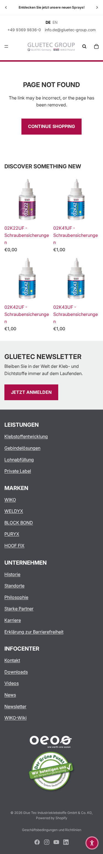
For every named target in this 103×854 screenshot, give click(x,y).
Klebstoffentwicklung (26, 436)
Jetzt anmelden (31, 392)
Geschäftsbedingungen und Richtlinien (51, 830)
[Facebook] (37, 842)
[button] (92, 843)
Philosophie (16, 597)
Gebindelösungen (22, 448)
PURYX (11, 534)
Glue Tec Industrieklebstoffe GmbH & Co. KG (57, 813)
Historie (12, 574)
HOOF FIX (14, 545)
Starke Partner (19, 608)
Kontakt (12, 660)
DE (48, 22)
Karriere (12, 620)
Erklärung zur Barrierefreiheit (33, 632)
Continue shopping (51, 126)
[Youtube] (56, 842)
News (10, 695)
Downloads (16, 672)
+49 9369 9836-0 (24, 30)
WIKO (10, 499)
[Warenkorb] (96, 46)
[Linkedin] (66, 842)
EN (55, 22)
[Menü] (6, 46)
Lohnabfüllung (19, 459)
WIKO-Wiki (15, 718)
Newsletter (15, 706)
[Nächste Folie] (97, 7)
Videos (11, 683)
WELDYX (13, 511)
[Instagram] (46, 842)
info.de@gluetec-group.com (70, 30)
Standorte (14, 585)
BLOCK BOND (18, 522)
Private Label (17, 471)
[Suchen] (84, 46)
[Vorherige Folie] (6, 7)
